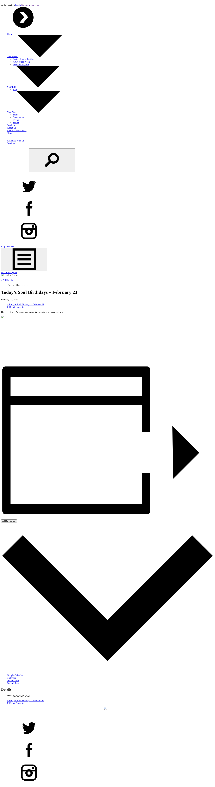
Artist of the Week (21, 62)
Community (18, 117)
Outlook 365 (13, 680)
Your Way (11, 112)
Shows (16, 122)
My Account (34, 5)
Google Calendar (15, 675)
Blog (15, 89)
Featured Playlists (21, 64)
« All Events (7, 280)
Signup (24, 5)
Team (15, 114)
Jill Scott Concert (16, 307)
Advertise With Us (15, 140)
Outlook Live (13, 683)
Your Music (12, 56)
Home (10, 34)
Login (18, 5)
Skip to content (8, 246)
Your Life (11, 87)
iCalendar (11, 678)
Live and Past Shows (16, 130)
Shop (9, 133)
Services (11, 125)
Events (16, 120)
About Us (11, 128)
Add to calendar (9, 521)
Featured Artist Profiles (23, 59)
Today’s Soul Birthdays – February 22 (25, 304)
